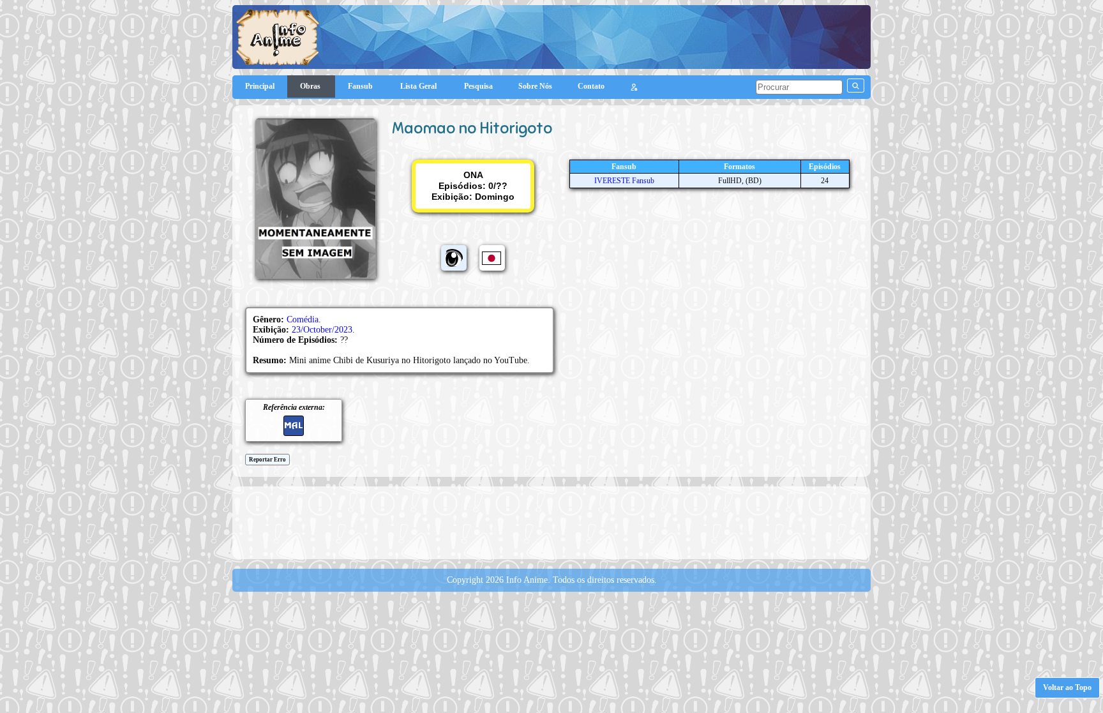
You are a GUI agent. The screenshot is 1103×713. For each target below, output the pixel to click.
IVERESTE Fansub (624, 180)
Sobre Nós (535, 86)
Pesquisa (478, 86)
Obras (311, 86)
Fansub (361, 86)
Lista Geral (419, 86)
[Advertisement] (551, 521)
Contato (591, 86)
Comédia (303, 319)
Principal (259, 86)
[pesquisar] (855, 86)
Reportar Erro (267, 459)
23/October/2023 (322, 329)
